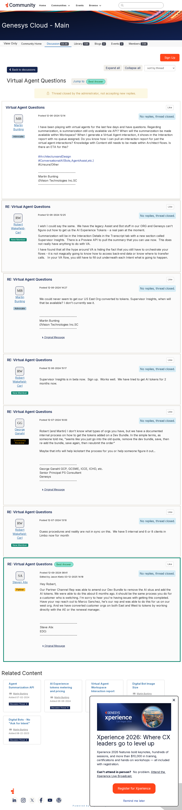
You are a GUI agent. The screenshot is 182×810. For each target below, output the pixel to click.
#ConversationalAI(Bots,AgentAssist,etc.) (66, 160)
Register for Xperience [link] (134, 788)
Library (81, 43)
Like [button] (170, 107)
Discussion (57, 43)
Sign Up (169, 57)
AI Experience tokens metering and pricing (61, 687)
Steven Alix (20, 582)
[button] (61, 5)
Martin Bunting (20, 693)
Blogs (100, 43)
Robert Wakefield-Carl (18, 228)
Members (137, 43)
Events (116, 43)
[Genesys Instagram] (23, 800)
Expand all (113, 68)
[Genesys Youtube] (49, 800)
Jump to (88, 81)
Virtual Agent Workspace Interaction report (102, 687)
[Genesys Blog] (58, 800)
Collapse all (132, 68)
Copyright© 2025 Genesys (36, 791)
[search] (122, 5)
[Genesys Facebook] (41, 800)
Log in (171, 5)
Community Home (31, 43)
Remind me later (134, 801)
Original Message (54, 337)
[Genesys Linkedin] (14, 800)
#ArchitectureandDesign (54, 156)
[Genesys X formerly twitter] (32, 800)
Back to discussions (23, 69)
